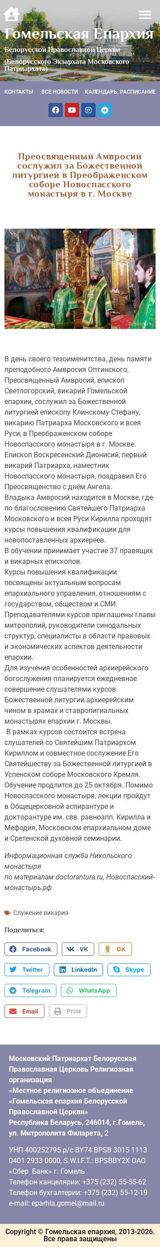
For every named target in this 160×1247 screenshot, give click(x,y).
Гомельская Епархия (79, 33)
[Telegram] (105, 110)
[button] (145, 14)
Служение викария (40, 912)
